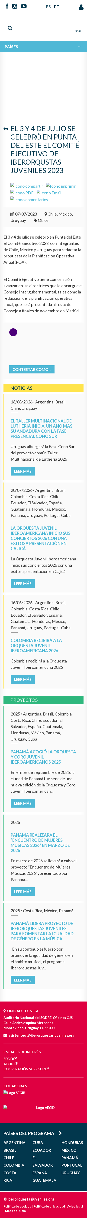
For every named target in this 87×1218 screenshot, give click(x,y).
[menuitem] (43, 46)
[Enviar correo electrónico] (49, 192)
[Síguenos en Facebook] (7, 6)
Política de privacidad (49, 1206)
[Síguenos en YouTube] (23, 6)
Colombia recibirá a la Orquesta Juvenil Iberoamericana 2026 (36, 645)
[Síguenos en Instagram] (14, 6)
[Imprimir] (61, 185)
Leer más (23, 471)
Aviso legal (75, 1206)
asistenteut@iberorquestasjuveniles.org (41, 1035)
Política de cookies (17, 1206)
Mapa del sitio (15, 1211)
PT (56, 6)
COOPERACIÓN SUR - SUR (24, 1069)
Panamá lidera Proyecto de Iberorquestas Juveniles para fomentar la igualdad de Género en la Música (42, 931)
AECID (8, 1064)
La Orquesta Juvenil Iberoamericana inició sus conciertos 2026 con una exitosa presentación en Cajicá (41, 538)
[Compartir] (26, 185)
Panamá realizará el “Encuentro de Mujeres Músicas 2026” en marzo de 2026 (40, 842)
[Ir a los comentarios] (29, 199)
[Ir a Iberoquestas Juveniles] (43, 24)
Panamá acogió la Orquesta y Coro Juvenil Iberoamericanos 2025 (43, 757)
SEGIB (8, 1059)
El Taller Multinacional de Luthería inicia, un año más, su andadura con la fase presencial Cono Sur (42, 428)
